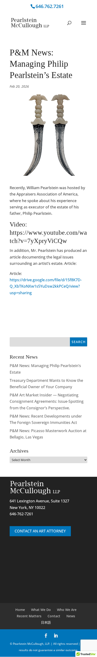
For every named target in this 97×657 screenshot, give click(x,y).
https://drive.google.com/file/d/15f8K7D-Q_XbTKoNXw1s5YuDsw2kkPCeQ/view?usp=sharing (46, 286)
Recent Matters (29, 616)
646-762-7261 (21, 513)
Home (20, 609)
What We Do (41, 609)
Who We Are (67, 609)
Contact (54, 616)
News (70, 616)
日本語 (46, 622)
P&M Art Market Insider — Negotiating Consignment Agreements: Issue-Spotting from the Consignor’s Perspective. (47, 401)
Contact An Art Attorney (40, 531)
